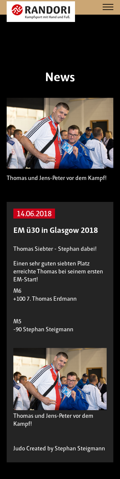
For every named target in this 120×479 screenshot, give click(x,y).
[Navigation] (108, 7)
